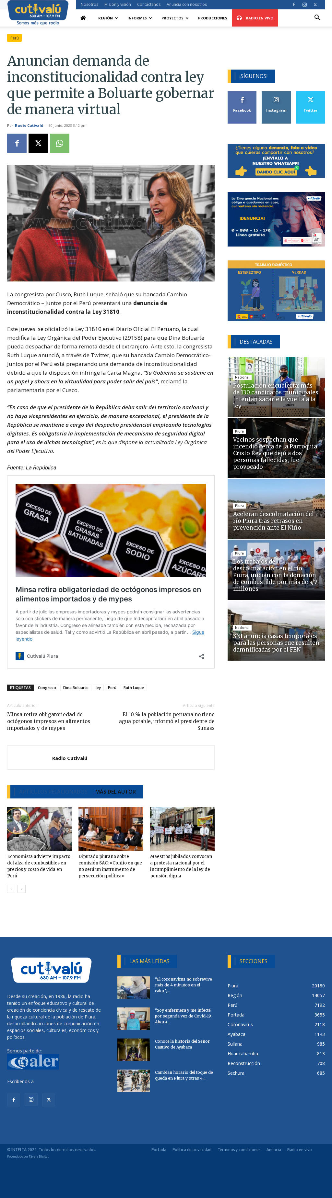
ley (98, 687)
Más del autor (115, 791)
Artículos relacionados (53, 791)
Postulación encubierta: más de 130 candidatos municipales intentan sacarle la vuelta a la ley (275, 396)
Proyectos (172, 18)
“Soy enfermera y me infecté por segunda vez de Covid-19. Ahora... (183, 1016)
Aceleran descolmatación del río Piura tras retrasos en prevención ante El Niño (273, 521)
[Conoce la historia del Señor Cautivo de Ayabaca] (133, 1050)
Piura (239, 431)
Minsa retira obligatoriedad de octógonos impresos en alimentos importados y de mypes (48, 721)
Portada (158, 1150)
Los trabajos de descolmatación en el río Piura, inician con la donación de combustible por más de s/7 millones (275, 575)
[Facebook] (294, 4)
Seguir (276, 93)
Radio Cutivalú (29, 125)
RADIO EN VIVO (259, 18)
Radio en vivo (299, 1150)
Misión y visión (117, 4)
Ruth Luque (134, 687)
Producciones (212, 18)
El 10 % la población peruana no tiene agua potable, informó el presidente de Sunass (167, 721)
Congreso (47, 687)
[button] (317, 18)
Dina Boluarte (76, 687)
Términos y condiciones (239, 1150)
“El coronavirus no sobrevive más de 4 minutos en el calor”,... (183, 985)
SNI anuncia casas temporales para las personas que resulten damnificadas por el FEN (276, 642)
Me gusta (242, 93)
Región (105, 18)
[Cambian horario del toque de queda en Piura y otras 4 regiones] (133, 1081)
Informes (137, 18)
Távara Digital (39, 1156)
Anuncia (274, 1150)
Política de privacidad (191, 1150)
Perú (14, 38)
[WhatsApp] (59, 143)
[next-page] (22, 889)
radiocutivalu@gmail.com (61, 1081)
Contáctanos (148, 4)
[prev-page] (11, 889)
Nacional (242, 377)
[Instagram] (304, 4)
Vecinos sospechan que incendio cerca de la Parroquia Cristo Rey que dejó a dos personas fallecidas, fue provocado (275, 453)
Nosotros (89, 4)
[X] (315, 4)
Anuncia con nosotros (187, 4)
